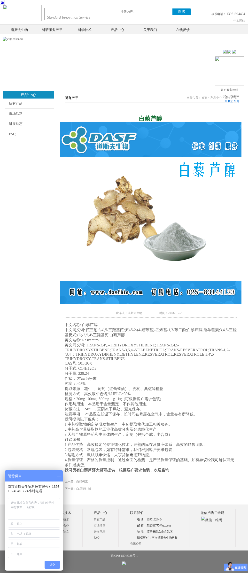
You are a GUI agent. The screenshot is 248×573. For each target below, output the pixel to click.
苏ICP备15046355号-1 (124, 556)
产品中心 (117, 30)
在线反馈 (183, 30)
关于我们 (150, 30)
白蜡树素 (82, 481)
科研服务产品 (52, 30)
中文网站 (239, 20)
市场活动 (16, 113)
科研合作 (63, 525)
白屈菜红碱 (83, 488)
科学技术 (85, 30)
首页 (204, 97)
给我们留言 (232, 101)
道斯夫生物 (19, 30)
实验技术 (63, 519)
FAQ (12, 134)
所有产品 (16, 103)
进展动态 (16, 124)
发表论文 (63, 531)
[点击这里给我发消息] (225, 51)
